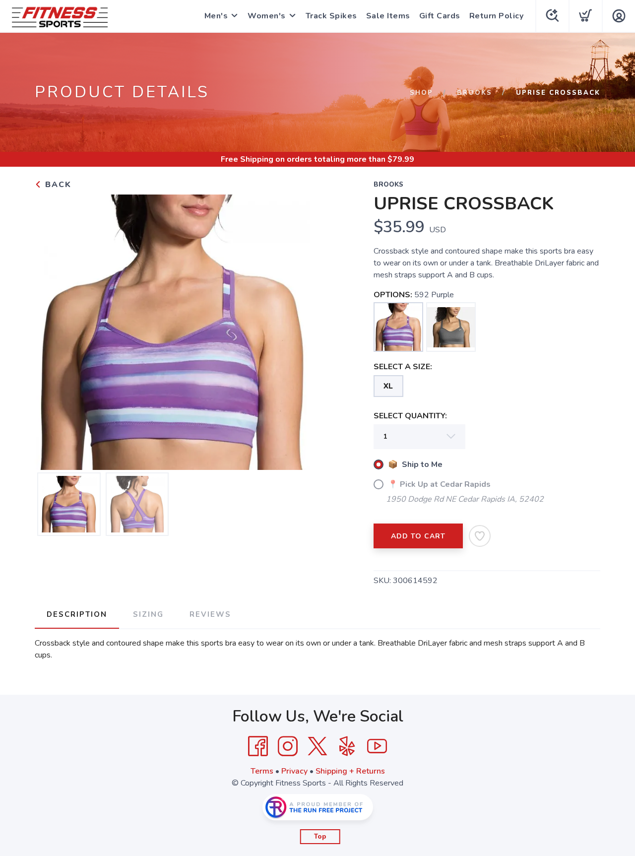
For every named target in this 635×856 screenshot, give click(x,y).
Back (56, 184)
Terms (262, 771)
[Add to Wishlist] (480, 536)
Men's (216, 15)
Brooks (474, 92)
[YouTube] (377, 746)
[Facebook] (258, 746)
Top (320, 836)
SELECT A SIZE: (403, 366)
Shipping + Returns (350, 771)
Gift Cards (439, 15)
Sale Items (388, 15)
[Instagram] (288, 746)
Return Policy (496, 15)
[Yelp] (347, 746)
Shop (421, 92)
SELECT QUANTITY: (410, 415)
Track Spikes (331, 15)
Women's (267, 15)
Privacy (294, 771)
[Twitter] (317, 746)
